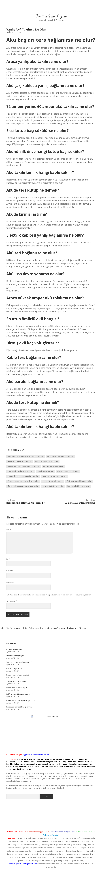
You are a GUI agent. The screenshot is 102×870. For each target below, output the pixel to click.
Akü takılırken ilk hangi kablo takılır (21, 471)
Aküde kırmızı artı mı (45, 471)
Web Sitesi (10, 582)
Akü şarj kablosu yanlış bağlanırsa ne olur (23, 466)
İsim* (8, 559)
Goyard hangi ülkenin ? (14, 668)
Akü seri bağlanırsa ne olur (53, 466)
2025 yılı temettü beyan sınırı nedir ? (19, 694)
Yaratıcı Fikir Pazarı (51, 16)
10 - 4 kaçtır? (11, 601)
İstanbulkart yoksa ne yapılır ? (17, 688)
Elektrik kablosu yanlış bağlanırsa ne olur (23, 486)
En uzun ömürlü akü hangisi (53, 486)
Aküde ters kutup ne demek (67, 471)
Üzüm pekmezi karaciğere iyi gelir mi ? (20, 700)
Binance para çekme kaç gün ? (17, 675)
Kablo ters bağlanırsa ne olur (78, 486)
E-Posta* (9, 571)
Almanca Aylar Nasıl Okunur (80, 502)
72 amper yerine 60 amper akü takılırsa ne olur (25, 456)
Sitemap (83, 628)
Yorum (8, 530)
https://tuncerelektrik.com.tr (64, 628)
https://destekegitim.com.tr (36, 628)
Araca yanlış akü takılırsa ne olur (55, 476)
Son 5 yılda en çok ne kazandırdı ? (18, 662)
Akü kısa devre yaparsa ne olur (19, 461)
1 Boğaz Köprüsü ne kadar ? (16, 681)
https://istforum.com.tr (11, 628)
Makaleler (18, 449)
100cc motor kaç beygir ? (15, 656)
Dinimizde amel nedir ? (15, 649)
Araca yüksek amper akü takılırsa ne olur (23, 481)
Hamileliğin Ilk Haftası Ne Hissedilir (25, 502)
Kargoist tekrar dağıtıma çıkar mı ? (19, 707)
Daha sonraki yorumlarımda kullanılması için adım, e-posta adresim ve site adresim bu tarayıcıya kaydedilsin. (50, 595)
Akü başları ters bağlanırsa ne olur (60, 456)
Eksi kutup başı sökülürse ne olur (79, 481)
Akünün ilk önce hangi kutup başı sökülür (23, 476)
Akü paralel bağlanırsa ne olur (46, 461)
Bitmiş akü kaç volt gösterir (52, 481)
